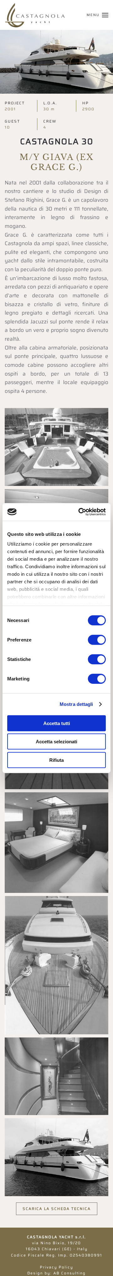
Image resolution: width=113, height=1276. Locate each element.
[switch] (97, 640)
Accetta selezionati (56, 741)
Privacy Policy (56, 1267)
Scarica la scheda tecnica (57, 1209)
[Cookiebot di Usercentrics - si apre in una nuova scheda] (80, 512)
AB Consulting (69, 1273)
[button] (97, 15)
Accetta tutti (56, 723)
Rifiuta (56, 759)
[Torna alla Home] (35, 15)
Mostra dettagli (76, 704)
